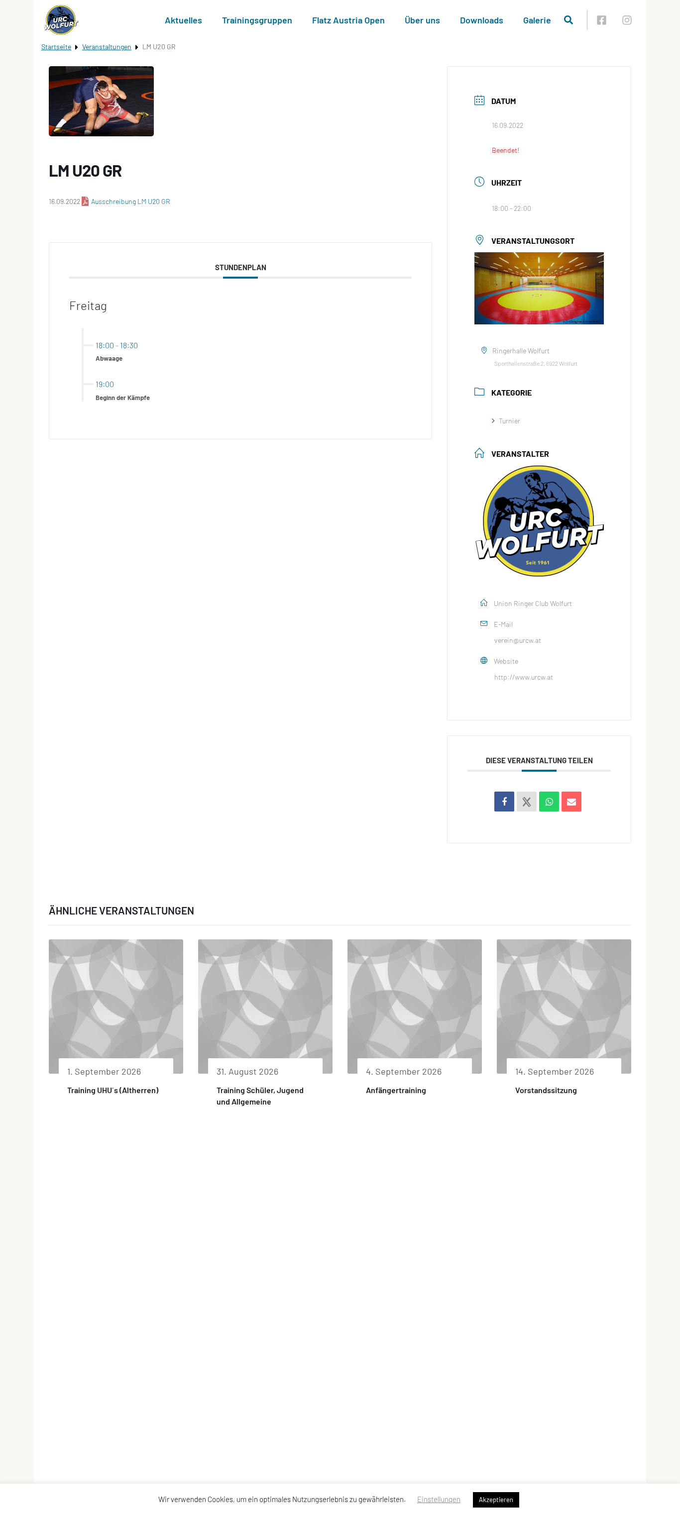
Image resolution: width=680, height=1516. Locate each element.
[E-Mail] (571, 801)
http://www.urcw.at (523, 677)
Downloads (481, 19)
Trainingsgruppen (257, 19)
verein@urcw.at (517, 640)
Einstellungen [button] (438, 1499)
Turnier (509, 420)
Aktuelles (183, 19)
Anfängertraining (396, 1090)
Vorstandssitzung (546, 1090)
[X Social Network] (527, 801)
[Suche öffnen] (568, 20)
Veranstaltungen (106, 46)
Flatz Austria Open (348, 19)
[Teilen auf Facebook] (504, 801)
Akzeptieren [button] (496, 1500)
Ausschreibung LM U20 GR (130, 201)
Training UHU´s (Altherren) (112, 1090)
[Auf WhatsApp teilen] (549, 801)
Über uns (422, 19)
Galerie (537, 19)
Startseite (56, 46)
